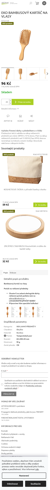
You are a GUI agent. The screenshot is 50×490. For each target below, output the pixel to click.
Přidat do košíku (24, 102)
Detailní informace (8, 108)
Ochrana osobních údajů (11, 447)
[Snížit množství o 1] (10, 103)
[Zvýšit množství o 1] (10, 100)
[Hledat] (30, 3)
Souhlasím (36, 483)
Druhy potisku (7, 453)
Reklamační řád (7, 437)
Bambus (20, 333)
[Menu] (44, 3)
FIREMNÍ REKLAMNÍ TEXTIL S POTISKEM (17, 418)
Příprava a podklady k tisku (12, 457)
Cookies (4, 444)
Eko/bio (20, 329)
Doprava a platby (8, 450)
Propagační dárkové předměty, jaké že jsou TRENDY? (22, 412)
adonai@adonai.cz (16, 298)
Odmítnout (12, 483)
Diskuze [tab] (13, 272)
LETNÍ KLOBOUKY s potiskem (13, 406)
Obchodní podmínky (9, 440)
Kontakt (4, 431)
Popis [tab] (5, 272)
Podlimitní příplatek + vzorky (13, 434)
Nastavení (24, 475)
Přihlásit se (8, 394)
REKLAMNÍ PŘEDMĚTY (26, 326)
